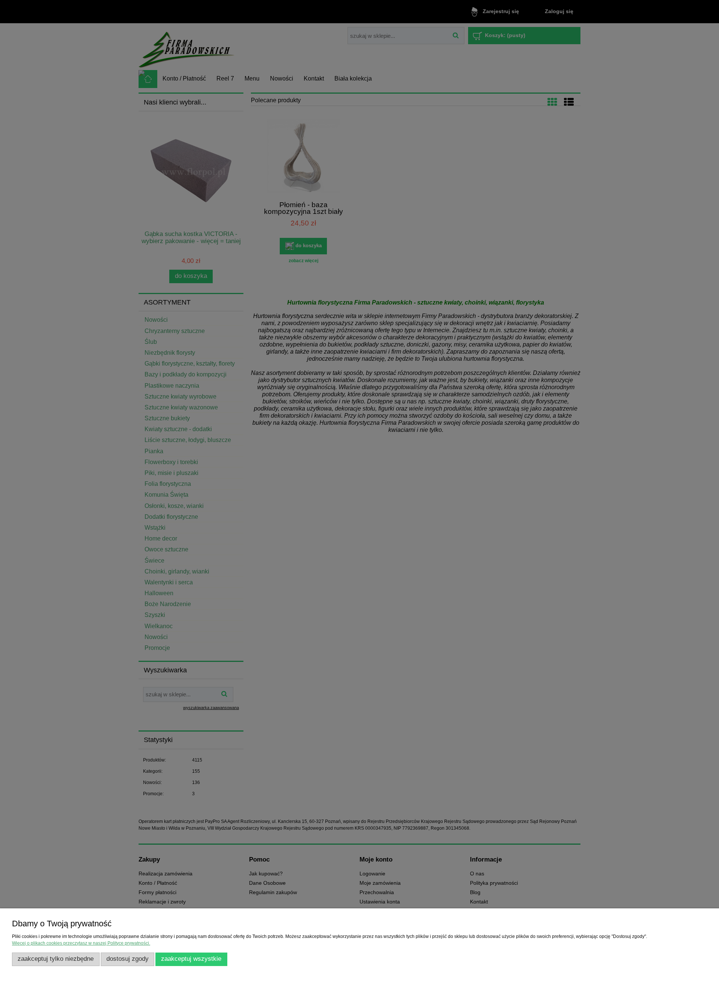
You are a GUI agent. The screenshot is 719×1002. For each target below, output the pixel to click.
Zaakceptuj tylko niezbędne (56, 958)
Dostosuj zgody (127, 958)
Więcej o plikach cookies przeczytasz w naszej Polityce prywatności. (81, 943)
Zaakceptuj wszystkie (191, 958)
